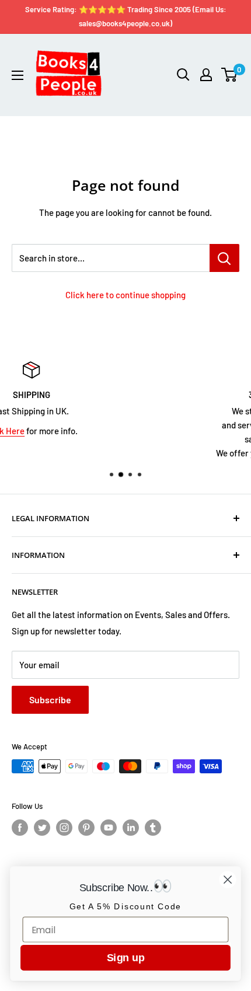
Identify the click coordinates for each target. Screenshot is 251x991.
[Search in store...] (224, 258)
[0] (229, 75)
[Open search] (183, 74)
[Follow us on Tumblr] (153, 827)
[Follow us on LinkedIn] (131, 827)
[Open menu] (17, 75)
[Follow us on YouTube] (108, 827)
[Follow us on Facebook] (20, 827)
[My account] (206, 74)
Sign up (125, 957)
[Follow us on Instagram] (64, 827)
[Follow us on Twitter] (42, 827)
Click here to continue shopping (125, 294)
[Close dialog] (228, 880)
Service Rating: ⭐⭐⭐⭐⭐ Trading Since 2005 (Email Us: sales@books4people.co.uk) (125, 16)
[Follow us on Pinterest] (86, 827)
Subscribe (50, 699)
